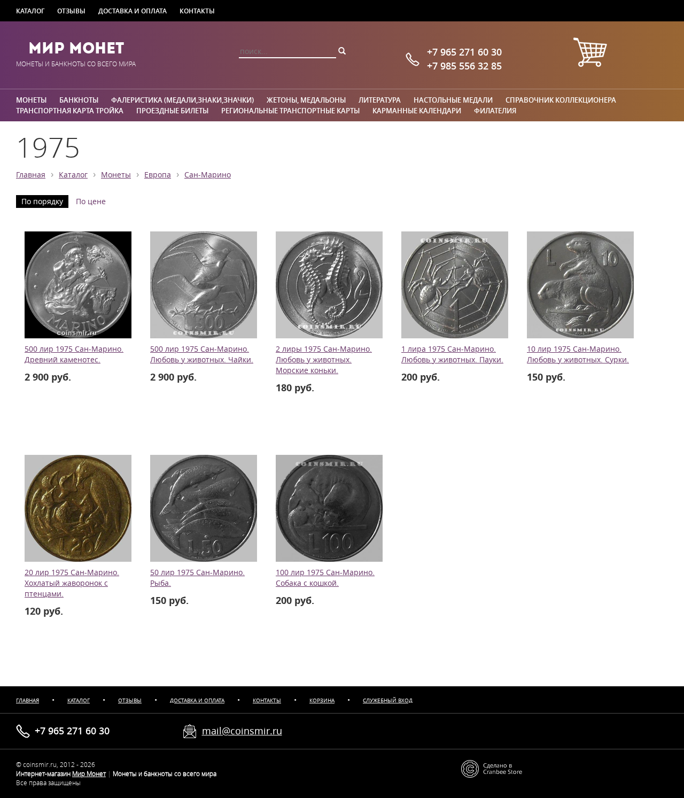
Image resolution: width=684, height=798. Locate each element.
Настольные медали (453, 100)
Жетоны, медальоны (306, 100)
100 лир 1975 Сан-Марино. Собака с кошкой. (325, 578)
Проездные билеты (172, 110)
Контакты (197, 10)
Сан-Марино (207, 175)
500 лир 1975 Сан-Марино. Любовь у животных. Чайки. (201, 354)
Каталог (30, 10)
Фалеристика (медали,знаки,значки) (182, 100)
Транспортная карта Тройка (69, 110)
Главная (30, 175)
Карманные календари (416, 110)
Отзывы (71, 10)
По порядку (42, 201)
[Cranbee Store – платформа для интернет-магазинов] (491, 768)
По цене (91, 201)
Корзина (322, 700)
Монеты (31, 100)
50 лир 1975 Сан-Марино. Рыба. (197, 578)
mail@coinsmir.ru (242, 730)
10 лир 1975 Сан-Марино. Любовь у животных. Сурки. (578, 354)
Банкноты (78, 100)
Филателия (495, 110)
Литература (380, 100)
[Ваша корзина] (590, 53)
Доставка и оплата (132, 10)
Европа (157, 175)
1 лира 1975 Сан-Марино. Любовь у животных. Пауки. (452, 354)
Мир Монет (76, 48)
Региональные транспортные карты (290, 110)
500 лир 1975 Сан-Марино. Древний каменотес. (74, 354)
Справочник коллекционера (561, 100)
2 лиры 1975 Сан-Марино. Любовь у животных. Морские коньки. (324, 359)
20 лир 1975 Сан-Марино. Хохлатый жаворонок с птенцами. (72, 583)
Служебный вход (388, 700)
